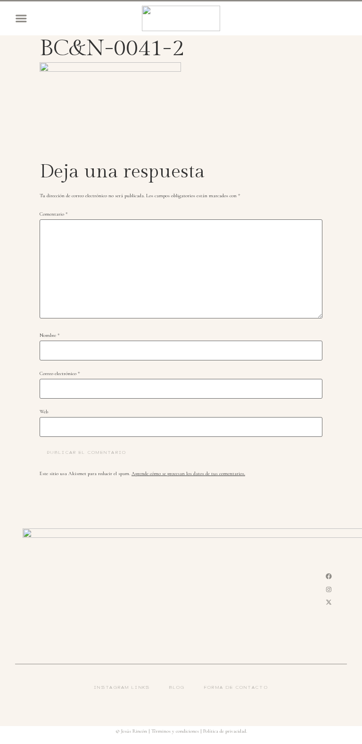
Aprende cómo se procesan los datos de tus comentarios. (188, 473)
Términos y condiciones (175, 731)
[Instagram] (329, 589)
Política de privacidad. (225, 731)
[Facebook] (329, 576)
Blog (177, 687)
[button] (21, 18)
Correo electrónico (60, 373)
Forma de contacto (236, 687)
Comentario (54, 214)
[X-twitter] (329, 602)
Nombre (50, 335)
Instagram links (122, 687)
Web (44, 412)
